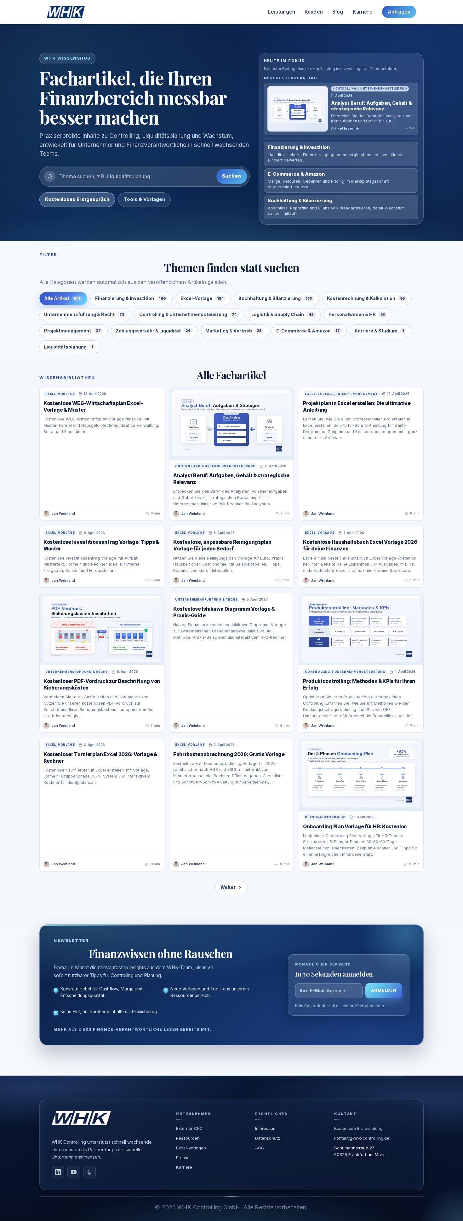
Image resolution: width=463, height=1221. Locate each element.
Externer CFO (189, 1128)
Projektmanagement (72, 330)
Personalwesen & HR (357, 314)
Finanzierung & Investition (130, 298)
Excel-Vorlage (202, 298)
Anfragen (399, 12)
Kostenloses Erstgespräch (77, 199)
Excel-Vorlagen (191, 1147)
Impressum (266, 1128)
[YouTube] (73, 1172)
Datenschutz (267, 1138)
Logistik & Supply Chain (282, 314)
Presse (183, 1157)
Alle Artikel (62, 298)
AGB (259, 1147)
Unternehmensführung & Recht (84, 314)
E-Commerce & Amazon (308, 330)
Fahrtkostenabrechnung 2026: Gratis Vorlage (229, 754)
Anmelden (384, 990)
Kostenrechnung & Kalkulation (366, 298)
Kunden (314, 12)
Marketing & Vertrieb (233, 330)
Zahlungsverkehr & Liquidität (153, 330)
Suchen (231, 176)
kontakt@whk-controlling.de (361, 1138)
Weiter (228, 887)
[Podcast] (89, 1172)
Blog (337, 12)
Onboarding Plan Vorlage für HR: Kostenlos (355, 827)
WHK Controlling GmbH (208, 1207)
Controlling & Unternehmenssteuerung (188, 314)
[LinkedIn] (58, 1172)
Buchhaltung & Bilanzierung (275, 298)
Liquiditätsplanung (68, 346)
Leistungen (281, 12)
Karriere (363, 12)
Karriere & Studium (379, 330)
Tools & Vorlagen (144, 199)
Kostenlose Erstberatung (358, 1128)
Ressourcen (188, 1138)
